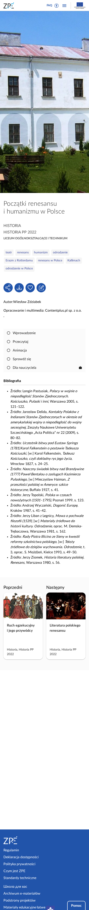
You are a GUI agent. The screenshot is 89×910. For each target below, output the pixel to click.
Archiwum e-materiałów (21, 893)
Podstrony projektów (19, 900)
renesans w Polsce (50, 260)
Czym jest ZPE (14, 871)
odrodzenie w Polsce (19, 268)
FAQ (49, 5)
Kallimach (73, 260)
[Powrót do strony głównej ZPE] (9, 5)
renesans (23, 252)
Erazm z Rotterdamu (19, 260)
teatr (9, 252)
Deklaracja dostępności (21, 857)
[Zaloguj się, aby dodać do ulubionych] (30, 287)
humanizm (41, 252)
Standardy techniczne (19, 878)
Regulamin (11, 850)
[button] (56, 6)
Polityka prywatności (19, 864)
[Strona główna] (23, 840)
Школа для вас (15, 886)
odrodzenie (60, 252)
